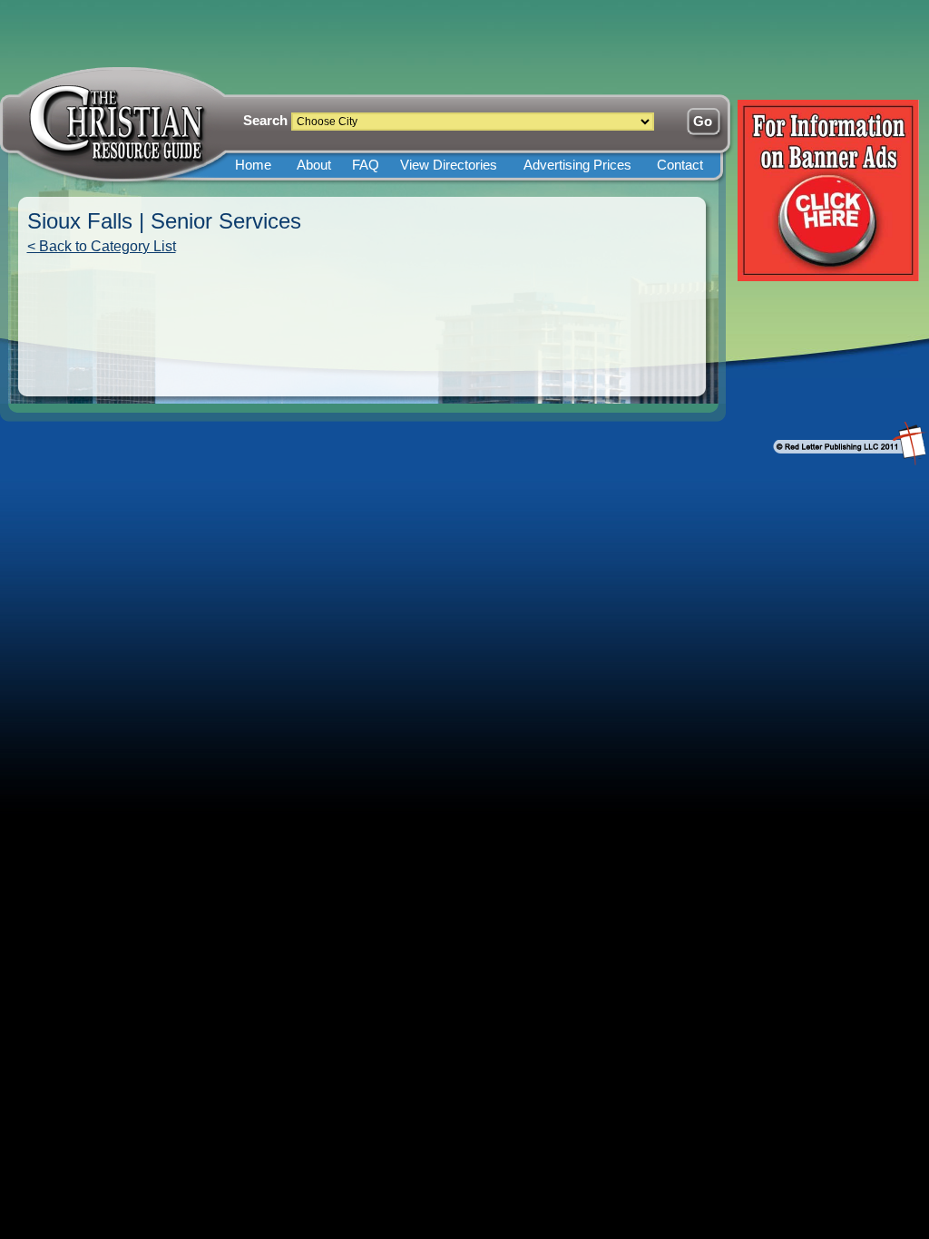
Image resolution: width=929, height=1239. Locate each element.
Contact (680, 164)
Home (253, 164)
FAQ (365, 164)
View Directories (448, 164)
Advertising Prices (577, 164)
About (314, 164)
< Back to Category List (101, 246)
